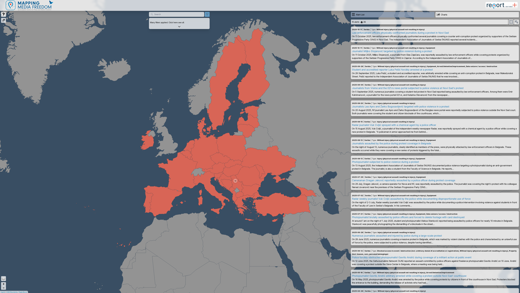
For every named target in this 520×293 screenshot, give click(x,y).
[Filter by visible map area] (511, 22)
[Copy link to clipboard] (3, 20)
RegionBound (23, 292)
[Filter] (207, 14)
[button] (235, 181)
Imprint (3, 292)
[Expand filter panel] (179, 26)
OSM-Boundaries (12, 292)
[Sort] (516, 22)
